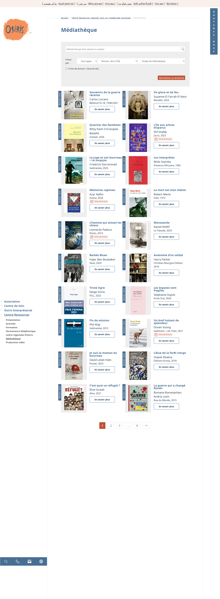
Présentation (13, 319)
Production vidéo (15, 342)
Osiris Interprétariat (18, 310)
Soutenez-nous (214, 31)
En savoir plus (102, 109)
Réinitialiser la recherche (171, 77)
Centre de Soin (14, 306)
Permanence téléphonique (21, 331)
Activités (10, 323)
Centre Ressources (16, 315)
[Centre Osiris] (17, 30)
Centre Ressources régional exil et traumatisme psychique (101, 18)
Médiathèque (13, 338)
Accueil (64, 18)
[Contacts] (17, 561)
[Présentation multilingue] (41, 561)
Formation (12, 327)
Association (12, 301)
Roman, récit (59, 99)
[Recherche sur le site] (6, 561)
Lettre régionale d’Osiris (19, 334)
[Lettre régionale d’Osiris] (29, 561)
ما (49, 3)
